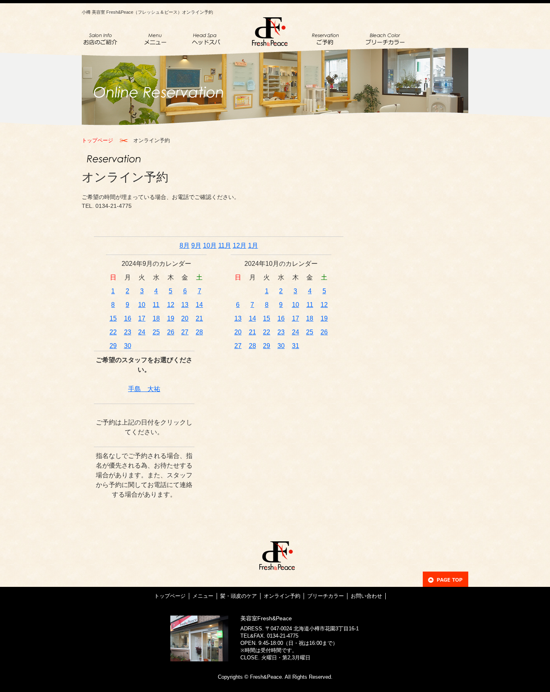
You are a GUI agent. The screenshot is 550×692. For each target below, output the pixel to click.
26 (170, 332)
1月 (253, 245)
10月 (210, 245)
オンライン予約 (282, 596)
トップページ (97, 140)
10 (141, 304)
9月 (196, 245)
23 (127, 332)
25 (156, 332)
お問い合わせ (366, 596)
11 (156, 304)
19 (170, 318)
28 (199, 332)
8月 (185, 245)
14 (199, 304)
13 (184, 304)
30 (127, 345)
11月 (224, 245)
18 (156, 318)
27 (184, 332)
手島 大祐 (144, 388)
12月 (239, 245)
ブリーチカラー (325, 596)
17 (141, 318)
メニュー (202, 596)
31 (295, 345)
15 (113, 318)
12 (170, 304)
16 (127, 318)
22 (113, 332)
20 (184, 318)
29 (113, 345)
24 (141, 332)
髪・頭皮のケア (238, 596)
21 (199, 318)
